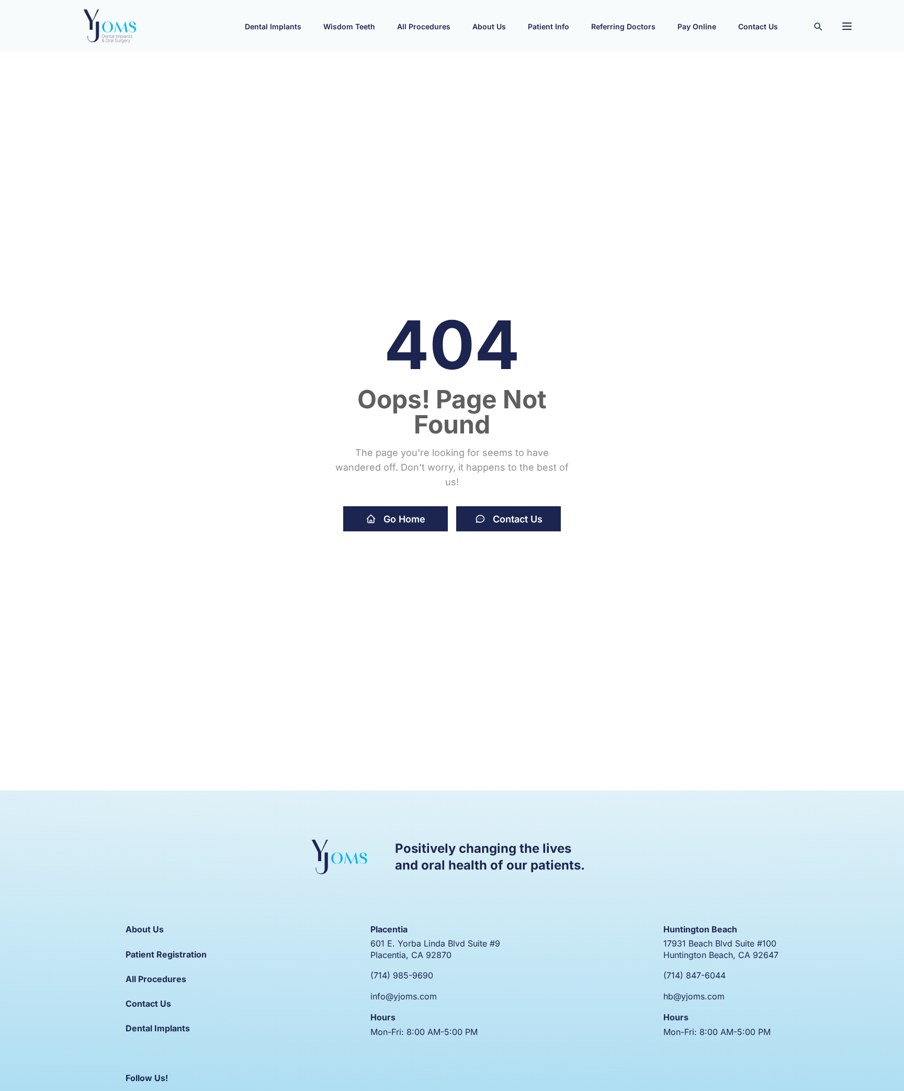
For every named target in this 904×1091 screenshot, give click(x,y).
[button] (273, 26)
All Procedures (156, 979)
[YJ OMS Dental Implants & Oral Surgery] (110, 26)
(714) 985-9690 (401, 975)
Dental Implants (158, 1028)
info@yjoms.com (403, 996)
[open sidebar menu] (847, 26)
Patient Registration (166, 954)
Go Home (404, 519)
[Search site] (818, 26)
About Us (145, 929)
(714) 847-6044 (694, 975)
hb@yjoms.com (694, 996)
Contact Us (518, 519)
